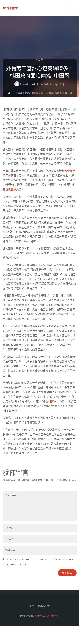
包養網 (12, 189)
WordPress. (52, 615)
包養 (68, 222)
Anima (38, 615)
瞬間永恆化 (10, 8)
